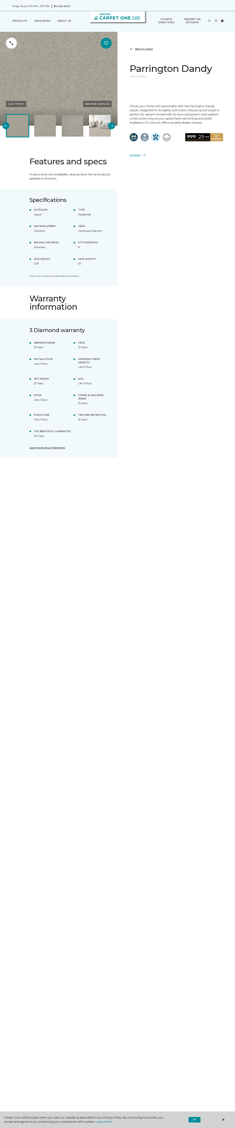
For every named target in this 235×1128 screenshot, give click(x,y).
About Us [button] (64, 20)
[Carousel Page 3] (72, 126)
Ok (194, 1119)
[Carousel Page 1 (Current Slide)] (17, 126)
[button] (209, 21)
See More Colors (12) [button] (97, 103)
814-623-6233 (62, 6)
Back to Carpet (144, 49)
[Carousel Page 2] (45, 126)
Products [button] (19, 20)
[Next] (111, 125)
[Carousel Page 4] (100, 126)
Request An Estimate (192, 20)
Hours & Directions (166, 20)
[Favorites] (216, 21)
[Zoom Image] (11, 43)
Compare (135, 154)
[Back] (5, 125)
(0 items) (222, 20)
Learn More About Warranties (47, 447)
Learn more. (103, 1121)
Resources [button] (42, 20)
